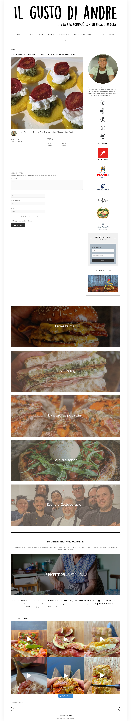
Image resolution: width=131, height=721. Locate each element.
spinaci (23, 607)
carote (44, 600)
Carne (29, 547)
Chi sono (30, 34)
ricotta (110, 604)
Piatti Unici (81, 547)
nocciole (47, 604)
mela (20, 604)
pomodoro (102, 603)
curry (71, 601)
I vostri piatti (20, 141)
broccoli (35, 600)
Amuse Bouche (17, 547)
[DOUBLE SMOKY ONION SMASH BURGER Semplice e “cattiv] (65, 675)
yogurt (38, 607)
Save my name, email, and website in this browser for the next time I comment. (31, 216)
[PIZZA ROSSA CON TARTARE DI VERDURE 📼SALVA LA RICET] (29, 639)
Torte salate (114, 547)
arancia (13, 600)
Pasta (65, 547)
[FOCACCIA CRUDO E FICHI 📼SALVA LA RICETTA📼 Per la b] (65, 639)
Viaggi (111, 34)
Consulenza (64, 34)
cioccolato (54, 601)
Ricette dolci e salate (83, 34)
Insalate (56, 547)
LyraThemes (71, 718)
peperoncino (73, 604)
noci (52, 604)
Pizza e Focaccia (89, 547)
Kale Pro (70, 715)
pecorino (66, 604)
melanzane (25, 604)
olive (55, 604)
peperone (79, 604)
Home (19, 34)
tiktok (29, 607)
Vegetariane (70, 549)
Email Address (15, 200)
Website (13, 208)
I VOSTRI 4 (18, 139)
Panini (61, 547)
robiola (116, 604)
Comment (14, 179)
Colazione (34, 547)
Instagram (98, 600)
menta (32, 604)
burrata (40, 600)
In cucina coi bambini (47, 547)
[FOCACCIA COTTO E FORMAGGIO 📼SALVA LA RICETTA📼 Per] (102, 675)
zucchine (56, 607)
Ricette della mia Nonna (100, 547)
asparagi (18, 600)
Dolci (39, 547)
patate (59, 604)
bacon (23, 600)
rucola (13, 607)
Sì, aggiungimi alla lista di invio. (22, 221)
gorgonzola (87, 601)
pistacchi (93, 604)
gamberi (80, 600)
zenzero (44, 607)
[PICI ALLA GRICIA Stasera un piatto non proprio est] (29, 675)
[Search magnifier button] (118, 709)
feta (75, 601)
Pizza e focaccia (46, 34)
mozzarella (39, 604)
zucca (50, 607)
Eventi (101, 34)
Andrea (20, 135)
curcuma (65, 600)
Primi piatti (74, 547)
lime (107, 600)
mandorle (14, 604)
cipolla (61, 600)
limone (112, 600)
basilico (29, 600)
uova (33, 607)
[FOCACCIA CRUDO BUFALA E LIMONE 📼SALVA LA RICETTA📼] (102, 639)
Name (13, 193)
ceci (48, 601)
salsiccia (18, 607)
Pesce (69, 547)
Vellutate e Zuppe (62, 549)
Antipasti (24, 547)
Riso (109, 547)
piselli (88, 604)
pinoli (84, 604)
